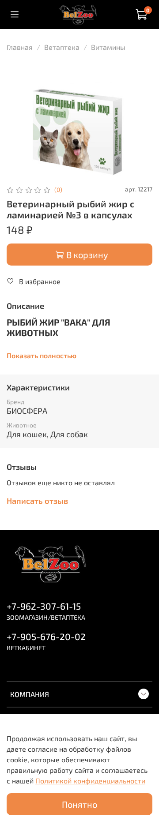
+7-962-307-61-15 (44, 605)
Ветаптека (62, 47)
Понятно (79, 804)
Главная (20, 47)
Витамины (108, 47)
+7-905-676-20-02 (46, 636)
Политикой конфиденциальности (90, 780)
